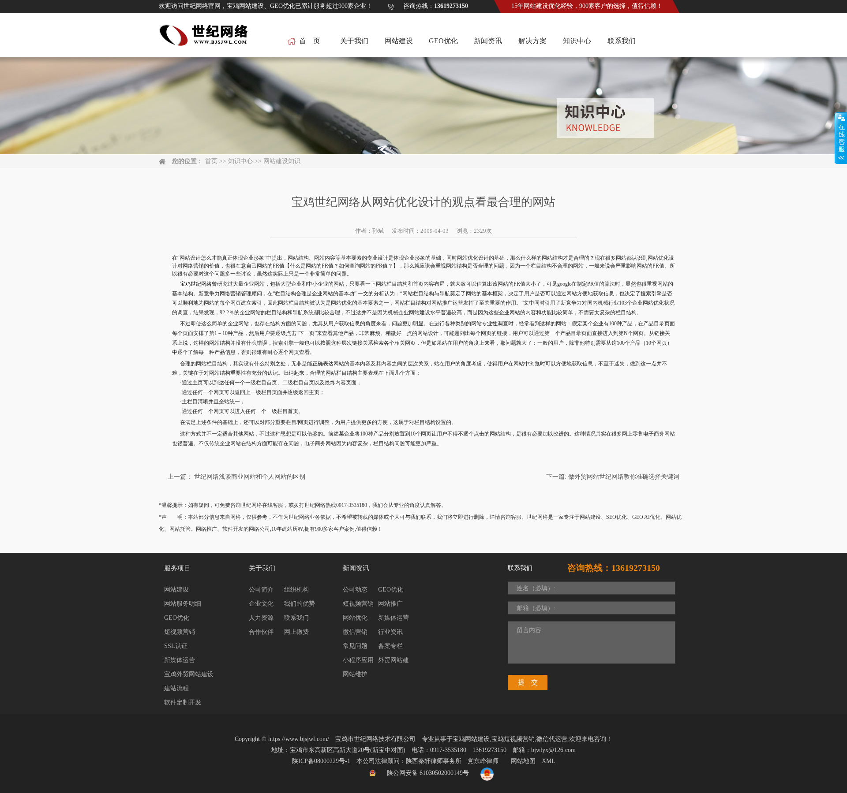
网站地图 (523, 761)
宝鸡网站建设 (471, 739)
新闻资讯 (488, 41)
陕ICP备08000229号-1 (321, 761)
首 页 (309, 41)
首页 (211, 161)
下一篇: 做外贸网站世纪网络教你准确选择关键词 (612, 476)
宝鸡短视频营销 (513, 739)
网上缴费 (296, 632)
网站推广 (390, 603)
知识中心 (577, 41)
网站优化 (355, 617)
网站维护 (355, 674)
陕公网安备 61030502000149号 (428, 773)
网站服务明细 (182, 603)
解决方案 (532, 41)
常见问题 (355, 646)
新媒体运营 (179, 660)
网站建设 (399, 41)
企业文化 (261, 603)
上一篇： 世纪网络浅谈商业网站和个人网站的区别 (236, 476)
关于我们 (354, 41)
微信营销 (355, 632)
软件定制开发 (182, 702)
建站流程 (176, 688)
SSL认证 (175, 646)
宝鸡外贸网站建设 (189, 674)
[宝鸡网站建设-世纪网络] (205, 40)
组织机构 (296, 589)
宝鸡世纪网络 (196, 284)
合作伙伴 (261, 632)
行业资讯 (390, 632)
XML (548, 761)
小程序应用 (358, 660)
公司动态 (355, 589)
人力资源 (261, 617)
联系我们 (621, 41)
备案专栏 (390, 646)
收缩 (841, 138)
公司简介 (261, 589)
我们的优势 (299, 603)
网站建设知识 (281, 161)
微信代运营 (551, 739)
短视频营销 (179, 632)
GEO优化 (443, 41)
